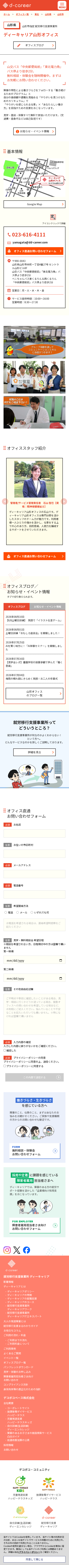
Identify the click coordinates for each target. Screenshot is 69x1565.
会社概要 (8, 1403)
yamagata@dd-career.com (30, 242)
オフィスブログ (34, 45)
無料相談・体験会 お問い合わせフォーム (26, 1150)
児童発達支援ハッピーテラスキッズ (19, 1420)
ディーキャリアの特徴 (19, 1295)
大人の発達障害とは (15, 1321)
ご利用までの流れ (17, 1340)
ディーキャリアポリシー (20, 1291)
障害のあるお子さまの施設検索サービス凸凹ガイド (29, 1434)
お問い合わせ (11, 1449)
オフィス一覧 (22, 14)
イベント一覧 (11, 1358)
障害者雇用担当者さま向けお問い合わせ (18, 1378)
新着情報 (8, 1282)
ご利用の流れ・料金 (15, 1335)
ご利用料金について (18, 1343)
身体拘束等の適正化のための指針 (22, 1389)
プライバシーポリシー (16, 1061)
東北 (37, 14)
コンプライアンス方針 (16, 1384)
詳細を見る (34, 752)
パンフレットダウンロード (18, 1367)
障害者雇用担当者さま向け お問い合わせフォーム (29, 1225)
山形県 (48, 14)
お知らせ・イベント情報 (34, 131)
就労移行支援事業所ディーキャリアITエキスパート (24, 1314)
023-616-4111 (29, 234)
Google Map (34, 204)
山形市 (60, 14)
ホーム (7, 14)
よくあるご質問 (12, 1353)
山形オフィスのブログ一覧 (34, 693)
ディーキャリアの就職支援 (22, 1298)
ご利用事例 (10, 1348)
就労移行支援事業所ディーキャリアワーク (19, 1307)
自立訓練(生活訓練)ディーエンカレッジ (18, 1427)
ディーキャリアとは (15, 1286)
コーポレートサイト (18, 1408)
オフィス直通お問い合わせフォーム (34, 556)
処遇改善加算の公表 (18, 1440)
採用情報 (8, 1445)
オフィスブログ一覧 (15, 1362)
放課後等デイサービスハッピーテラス (19, 1413)
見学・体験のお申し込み (17, 1371)
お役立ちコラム (12, 1330)
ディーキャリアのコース (20, 1302)
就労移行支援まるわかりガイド (21, 1326)
